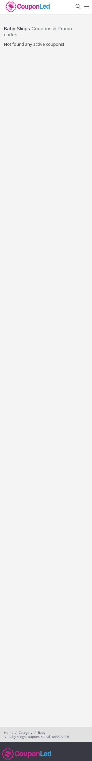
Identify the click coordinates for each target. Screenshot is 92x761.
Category (25, 732)
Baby (41, 732)
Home (8, 732)
